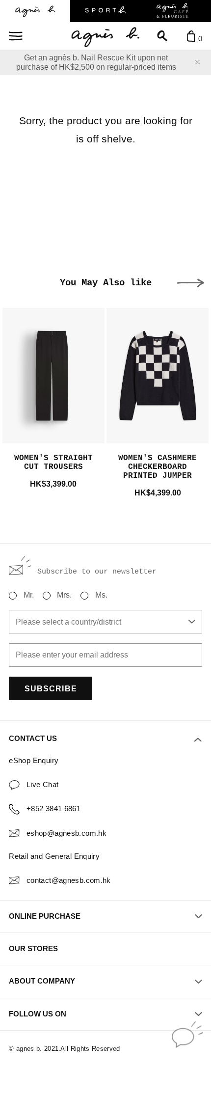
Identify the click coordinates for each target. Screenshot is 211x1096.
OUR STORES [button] (33, 949)
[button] (190, 283)
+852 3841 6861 (53, 809)
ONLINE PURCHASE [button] (44, 916)
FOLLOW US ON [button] (37, 1014)
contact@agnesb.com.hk (68, 880)
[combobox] (105, 621)
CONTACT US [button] (33, 738)
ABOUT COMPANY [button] (42, 981)
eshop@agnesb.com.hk (66, 833)
